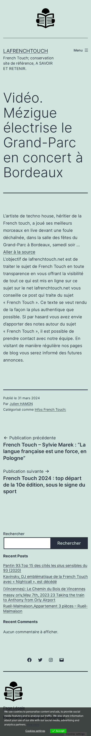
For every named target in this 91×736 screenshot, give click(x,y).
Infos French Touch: (50, 409)
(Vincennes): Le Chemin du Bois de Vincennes (44, 589)
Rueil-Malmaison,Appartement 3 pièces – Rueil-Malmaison (45, 608)
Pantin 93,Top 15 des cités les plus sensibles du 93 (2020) (45, 568)
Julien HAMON (21, 404)
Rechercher (14, 533)
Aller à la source (19, 252)
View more (33, 724)
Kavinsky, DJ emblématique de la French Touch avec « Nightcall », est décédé (45, 579)
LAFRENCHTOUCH (25, 51)
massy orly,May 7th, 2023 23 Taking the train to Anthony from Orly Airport (43, 597)
